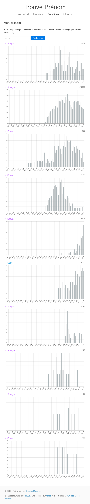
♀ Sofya (9, 219)
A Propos (67, 14)
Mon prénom (53, 14)
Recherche (38, 14)
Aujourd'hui (23, 14)
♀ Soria (9, 175)
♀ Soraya (10, 87)
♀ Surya (9, 306)
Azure (48, 496)
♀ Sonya (9, 131)
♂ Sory (8, 262)
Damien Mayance (33, 491)
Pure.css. (70, 496)
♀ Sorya (9, 43)
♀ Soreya (10, 350)
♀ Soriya (9, 438)
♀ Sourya (10, 394)
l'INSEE (27, 496)
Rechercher (38, 38)
